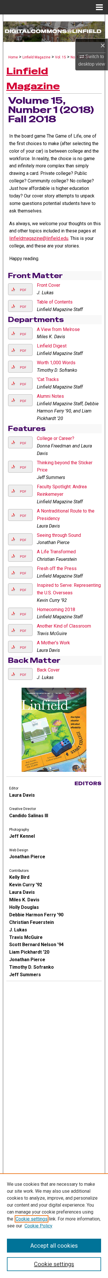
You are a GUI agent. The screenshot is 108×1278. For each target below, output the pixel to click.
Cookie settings (32, 1219)
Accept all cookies (54, 1245)
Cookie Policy (38, 1226)
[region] (54, 1225)
